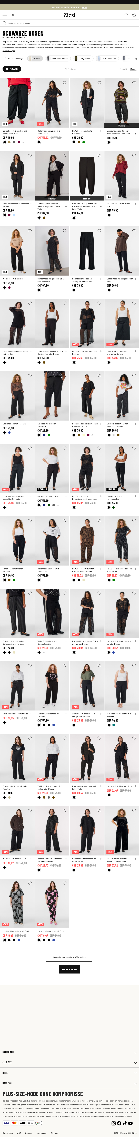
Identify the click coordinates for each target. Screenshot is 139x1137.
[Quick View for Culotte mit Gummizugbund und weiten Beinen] (135, 351)
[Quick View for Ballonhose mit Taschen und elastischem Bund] (31, 131)
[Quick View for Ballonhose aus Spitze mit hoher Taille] (66, 131)
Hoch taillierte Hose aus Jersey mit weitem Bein (82, 280)
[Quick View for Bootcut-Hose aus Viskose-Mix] (135, 204)
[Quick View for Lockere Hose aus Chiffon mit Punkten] (101, 351)
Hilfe (5, 1072)
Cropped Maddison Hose (48, 496)
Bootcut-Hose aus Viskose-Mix (119, 205)
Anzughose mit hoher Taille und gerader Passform (83, 715)
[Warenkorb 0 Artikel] (134, 15)
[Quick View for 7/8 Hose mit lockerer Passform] (66, 424)
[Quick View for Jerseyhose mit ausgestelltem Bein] (135, 279)
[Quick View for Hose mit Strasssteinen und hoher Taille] (101, 786)
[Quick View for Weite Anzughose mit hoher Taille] (66, 206)
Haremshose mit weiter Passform (13, 570)
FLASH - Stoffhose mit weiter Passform (15, 787)
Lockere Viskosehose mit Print (16, 931)
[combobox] (69, 23)
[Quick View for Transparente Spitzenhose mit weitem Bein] (31, 351)
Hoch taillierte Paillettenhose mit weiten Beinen (49, 860)
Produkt (123, 68)
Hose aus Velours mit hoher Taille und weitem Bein (118, 860)
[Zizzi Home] (69, 14)
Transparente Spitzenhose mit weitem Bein (15, 352)
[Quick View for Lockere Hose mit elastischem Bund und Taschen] (101, 424)
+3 (23, 142)
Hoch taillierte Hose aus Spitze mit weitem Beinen (85, 642)
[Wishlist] (30, 82)
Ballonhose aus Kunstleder (118, 133)
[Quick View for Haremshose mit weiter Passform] (31, 569)
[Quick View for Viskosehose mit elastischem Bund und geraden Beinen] (66, 351)
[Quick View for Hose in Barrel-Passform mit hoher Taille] (101, 206)
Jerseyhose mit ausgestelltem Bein (120, 280)
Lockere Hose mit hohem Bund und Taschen (117, 425)
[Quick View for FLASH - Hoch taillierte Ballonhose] (101, 131)
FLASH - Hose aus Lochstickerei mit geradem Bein (83, 497)
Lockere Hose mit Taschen (14, 423)
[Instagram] (114, 1123)
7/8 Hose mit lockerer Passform (46, 425)
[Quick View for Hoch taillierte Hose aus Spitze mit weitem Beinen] (101, 641)
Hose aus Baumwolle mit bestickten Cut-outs (13, 497)
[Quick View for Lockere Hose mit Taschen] (31, 424)
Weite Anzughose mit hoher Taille (49, 207)
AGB (19, 1133)
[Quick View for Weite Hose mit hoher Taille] (31, 859)
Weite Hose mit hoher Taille (14, 858)
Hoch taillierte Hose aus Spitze (120, 786)
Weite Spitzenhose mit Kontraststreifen (47, 642)
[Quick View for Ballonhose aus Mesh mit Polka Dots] (66, 569)
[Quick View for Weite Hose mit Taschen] (31, 279)
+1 (92, 435)
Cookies (28, 1133)
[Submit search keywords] (4, 23)
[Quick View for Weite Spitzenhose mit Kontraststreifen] (66, 641)
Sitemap (54, 1133)
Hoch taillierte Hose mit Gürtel (15, 713)
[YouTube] (130, 1123)
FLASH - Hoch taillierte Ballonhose (82, 132)
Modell (133, 68)
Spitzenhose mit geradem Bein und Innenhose (50, 280)
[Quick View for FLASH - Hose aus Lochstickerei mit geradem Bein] (101, 496)
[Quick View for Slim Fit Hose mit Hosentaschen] (135, 496)
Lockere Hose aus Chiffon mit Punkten (84, 352)
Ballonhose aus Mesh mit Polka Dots (48, 570)
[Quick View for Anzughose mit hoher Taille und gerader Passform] (101, 714)
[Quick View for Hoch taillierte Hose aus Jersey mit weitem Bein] (101, 279)
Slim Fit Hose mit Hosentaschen (114, 497)
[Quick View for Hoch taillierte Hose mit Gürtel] (31, 714)
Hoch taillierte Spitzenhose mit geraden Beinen (120, 642)
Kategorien (8, 1052)
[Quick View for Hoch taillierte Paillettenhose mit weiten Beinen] (66, 859)
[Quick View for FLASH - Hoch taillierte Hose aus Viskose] (135, 569)
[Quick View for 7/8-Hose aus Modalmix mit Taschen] (135, 714)
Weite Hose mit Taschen (13, 278)
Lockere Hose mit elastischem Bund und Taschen (85, 425)
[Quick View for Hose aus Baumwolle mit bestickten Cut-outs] (31, 496)
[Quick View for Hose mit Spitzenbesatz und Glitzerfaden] (101, 859)
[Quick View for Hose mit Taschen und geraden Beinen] (31, 204)
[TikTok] (125, 1123)
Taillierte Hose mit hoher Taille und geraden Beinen (50, 787)
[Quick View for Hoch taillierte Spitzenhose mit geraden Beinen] (135, 641)
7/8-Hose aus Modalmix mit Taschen (119, 715)
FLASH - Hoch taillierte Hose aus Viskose (119, 570)
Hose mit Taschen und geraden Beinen (16, 205)
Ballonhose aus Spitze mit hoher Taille (48, 132)
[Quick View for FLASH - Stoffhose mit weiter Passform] (31, 786)
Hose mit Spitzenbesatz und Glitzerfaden (84, 860)
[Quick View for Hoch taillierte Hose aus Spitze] (135, 786)
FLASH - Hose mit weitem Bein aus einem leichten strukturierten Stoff (83, 570)
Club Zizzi (7, 1062)
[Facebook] (119, 1123)
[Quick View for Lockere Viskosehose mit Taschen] (66, 714)
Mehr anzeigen (9, 50)
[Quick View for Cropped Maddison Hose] (66, 496)
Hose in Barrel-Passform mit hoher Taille (84, 207)
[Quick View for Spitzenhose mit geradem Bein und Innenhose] (66, 279)
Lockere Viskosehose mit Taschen (48, 715)
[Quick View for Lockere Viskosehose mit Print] (31, 931)
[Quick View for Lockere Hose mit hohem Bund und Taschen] (135, 424)
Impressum (41, 1133)
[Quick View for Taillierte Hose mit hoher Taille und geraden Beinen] (66, 786)
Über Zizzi (7, 1083)
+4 (57, 505)
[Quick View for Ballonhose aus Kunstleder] (135, 133)
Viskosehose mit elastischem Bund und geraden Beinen (50, 352)
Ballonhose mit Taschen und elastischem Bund (15, 132)
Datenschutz (8, 1133)
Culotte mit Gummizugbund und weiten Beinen (118, 352)
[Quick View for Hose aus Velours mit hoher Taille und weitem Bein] (135, 859)
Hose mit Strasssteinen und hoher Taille (84, 787)
